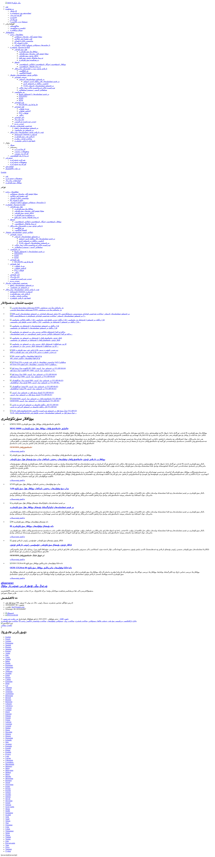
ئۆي (6, 7)
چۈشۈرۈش (9, 166)
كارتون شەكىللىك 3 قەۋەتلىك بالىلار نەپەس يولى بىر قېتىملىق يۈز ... (34, 346)
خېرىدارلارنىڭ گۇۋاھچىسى (19, 156)
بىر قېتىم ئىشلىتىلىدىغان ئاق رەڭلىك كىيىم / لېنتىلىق (41, 81)
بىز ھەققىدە (9, 9)
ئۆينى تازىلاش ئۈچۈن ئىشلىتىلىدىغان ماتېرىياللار (27, 132)
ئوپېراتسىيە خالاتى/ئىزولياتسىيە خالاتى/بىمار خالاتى (37, 88)
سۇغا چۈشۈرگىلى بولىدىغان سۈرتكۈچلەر (33, 54)
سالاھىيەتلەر (14, 26)
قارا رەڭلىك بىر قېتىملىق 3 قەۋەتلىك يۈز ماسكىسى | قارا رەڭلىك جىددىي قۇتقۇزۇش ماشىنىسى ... (45, 322)
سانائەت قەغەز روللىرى (23, 139)
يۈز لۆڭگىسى (23, 71)
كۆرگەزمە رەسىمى (21, 154)
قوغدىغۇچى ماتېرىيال (13, 181)
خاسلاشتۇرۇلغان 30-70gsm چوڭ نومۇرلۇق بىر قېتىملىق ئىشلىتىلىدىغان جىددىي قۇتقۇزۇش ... (43, 413)
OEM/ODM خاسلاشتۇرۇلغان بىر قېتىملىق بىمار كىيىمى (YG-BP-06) (34, 401)
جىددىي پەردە (19, 124)
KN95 (21, 98)
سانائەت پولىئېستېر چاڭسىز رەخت (33, 621)
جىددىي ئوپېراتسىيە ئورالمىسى (25, 122)
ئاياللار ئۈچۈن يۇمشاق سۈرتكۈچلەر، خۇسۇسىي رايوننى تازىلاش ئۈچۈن (41, 545)
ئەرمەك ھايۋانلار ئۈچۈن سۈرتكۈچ (31, 58)
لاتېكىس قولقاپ (25, 111)
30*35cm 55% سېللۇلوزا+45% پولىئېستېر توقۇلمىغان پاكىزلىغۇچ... (33, 364)
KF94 (21, 100)
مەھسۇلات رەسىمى (21, 151)
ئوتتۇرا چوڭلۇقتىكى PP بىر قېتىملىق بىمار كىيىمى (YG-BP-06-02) (33, 389)
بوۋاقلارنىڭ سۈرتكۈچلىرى (28, 52)
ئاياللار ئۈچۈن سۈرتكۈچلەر (28, 56)
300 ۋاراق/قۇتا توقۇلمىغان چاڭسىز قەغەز (25, 358)
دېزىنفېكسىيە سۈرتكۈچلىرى (29, 60)
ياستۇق (17, 62)
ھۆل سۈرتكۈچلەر (20, 49)
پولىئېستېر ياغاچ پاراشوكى (23, 41)
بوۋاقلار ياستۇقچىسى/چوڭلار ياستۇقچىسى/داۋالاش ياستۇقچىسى (42, 64)
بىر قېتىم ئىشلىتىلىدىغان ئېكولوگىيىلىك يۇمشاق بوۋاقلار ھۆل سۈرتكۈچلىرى (42, 507)
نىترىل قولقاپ (24, 109)
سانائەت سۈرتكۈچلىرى (9, 621)
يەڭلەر (21, 115)
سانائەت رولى (69, 621)
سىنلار (12, 145)
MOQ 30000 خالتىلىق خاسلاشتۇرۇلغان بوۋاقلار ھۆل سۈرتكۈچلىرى (39, 428)
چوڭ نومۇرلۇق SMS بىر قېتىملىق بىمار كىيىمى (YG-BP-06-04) (32, 376)
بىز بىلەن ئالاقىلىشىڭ (12, 168)
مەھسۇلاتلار (9, 32)
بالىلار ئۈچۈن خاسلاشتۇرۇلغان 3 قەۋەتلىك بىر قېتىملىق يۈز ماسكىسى (35, 340)
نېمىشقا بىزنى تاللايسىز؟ (19, 22)
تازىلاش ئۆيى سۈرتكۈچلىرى (24, 137)
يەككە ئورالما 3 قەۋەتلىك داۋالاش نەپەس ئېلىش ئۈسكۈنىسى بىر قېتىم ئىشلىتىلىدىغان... (41, 334)
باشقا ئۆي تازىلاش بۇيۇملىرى (24, 141)
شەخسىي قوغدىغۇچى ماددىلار (21, 126)
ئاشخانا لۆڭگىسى (25, 73)
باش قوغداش (19, 117)
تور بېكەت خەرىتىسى (10, 619)
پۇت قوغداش (19, 102)
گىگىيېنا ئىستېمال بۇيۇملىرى (20, 47)
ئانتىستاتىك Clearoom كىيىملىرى (25, 134)
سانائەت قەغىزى (81, 621)
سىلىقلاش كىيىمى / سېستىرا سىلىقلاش (33, 90)
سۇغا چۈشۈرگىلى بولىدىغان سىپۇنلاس (28, 37)
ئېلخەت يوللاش (6, 625)
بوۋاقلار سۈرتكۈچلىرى (13, 183)
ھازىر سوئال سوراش (8, 593)
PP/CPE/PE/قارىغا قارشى (28, 105)
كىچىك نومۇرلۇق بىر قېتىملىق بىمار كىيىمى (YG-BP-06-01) (31, 395)
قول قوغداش (19, 107)
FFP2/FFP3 (23, 96)
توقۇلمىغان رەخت (16, 34)
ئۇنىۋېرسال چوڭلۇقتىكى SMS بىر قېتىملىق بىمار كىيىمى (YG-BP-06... (35, 383)
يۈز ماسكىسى (19, 92)
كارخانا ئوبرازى (19, 149)
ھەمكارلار (13, 20)
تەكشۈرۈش (21, 451)
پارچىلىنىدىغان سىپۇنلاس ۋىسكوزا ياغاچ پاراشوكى (32, 45)
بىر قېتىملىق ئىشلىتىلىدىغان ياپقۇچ (26, 128)
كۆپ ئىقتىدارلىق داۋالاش (23, 39)
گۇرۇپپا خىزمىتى (16, 15)
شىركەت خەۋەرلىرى (17, 160)
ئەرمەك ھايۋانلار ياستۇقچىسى (30, 66)
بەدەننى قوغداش (20, 77)
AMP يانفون (64, 619)
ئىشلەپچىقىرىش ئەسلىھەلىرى (20, 13)
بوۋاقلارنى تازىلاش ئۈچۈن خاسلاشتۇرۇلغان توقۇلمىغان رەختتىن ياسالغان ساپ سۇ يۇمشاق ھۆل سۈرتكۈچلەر (57, 459)
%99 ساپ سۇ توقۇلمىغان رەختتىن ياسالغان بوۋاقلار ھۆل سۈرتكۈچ (39, 488)
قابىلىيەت (13, 17)
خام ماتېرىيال (19, 119)
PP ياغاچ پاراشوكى (21, 43)
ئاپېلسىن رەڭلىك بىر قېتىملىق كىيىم (35, 84)
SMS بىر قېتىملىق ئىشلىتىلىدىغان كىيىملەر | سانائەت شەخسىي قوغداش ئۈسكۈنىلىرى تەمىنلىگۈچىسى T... (48, 316)
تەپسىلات (13, 451)
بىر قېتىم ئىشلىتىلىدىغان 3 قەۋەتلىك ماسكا (34, 94)
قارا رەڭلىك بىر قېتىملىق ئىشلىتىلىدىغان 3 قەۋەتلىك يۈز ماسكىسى (33, 328)
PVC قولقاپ (23, 113)
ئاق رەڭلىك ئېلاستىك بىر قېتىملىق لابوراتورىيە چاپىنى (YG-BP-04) (33, 407)
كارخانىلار (13, 11)
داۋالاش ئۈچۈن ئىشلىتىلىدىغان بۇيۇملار (24, 75)
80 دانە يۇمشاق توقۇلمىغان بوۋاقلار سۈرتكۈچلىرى (32, 526)
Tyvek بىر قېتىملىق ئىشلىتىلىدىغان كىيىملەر (38, 86)
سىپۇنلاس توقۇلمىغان (55, 621)
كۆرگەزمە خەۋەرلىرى (18, 164)
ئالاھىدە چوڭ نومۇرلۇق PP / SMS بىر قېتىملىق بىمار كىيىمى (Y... (33, 370)
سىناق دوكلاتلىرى (16, 30)
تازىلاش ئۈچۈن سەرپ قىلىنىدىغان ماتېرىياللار (30, 69)
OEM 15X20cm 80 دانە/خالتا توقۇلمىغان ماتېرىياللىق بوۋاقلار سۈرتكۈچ (41, 568)
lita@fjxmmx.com (18, 607)
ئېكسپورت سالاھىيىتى (18, 28)
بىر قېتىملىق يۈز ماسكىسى (24, 130)
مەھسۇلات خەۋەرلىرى (18, 162)
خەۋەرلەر (9, 158)
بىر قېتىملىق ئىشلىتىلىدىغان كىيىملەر (31, 79)
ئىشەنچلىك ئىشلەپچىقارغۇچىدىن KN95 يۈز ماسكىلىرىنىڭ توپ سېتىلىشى (36, 310)
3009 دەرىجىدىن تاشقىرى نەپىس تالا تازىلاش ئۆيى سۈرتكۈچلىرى (33, 352)
